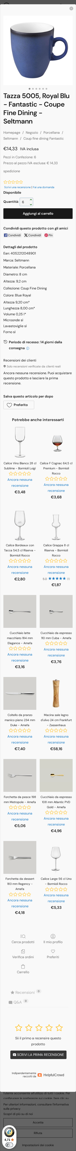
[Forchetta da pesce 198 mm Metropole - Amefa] (19, 775)
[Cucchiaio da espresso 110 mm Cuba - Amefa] (56, 611)
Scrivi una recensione (17, 187)
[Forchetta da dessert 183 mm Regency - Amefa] (19, 857)
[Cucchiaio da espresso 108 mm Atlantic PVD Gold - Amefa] (56, 775)
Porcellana (51, 132)
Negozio (32, 132)
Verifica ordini (23, 957)
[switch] (9, 1145)
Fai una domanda (43, 187)
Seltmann (10, 138)
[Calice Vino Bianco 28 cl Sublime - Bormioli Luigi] (19, 441)
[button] (18, 405)
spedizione (11, 171)
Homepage (11, 132)
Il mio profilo (52, 942)
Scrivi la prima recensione (40, 1054)
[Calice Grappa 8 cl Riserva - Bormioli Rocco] (56, 523)
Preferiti (53, 957)
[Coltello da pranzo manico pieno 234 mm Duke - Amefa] (19, 693)
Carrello (23, 972)
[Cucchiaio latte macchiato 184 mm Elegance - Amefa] (19, 611)
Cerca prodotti (23, 942)
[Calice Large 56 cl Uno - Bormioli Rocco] (56, 857)
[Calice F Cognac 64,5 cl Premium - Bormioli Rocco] (56, 441)
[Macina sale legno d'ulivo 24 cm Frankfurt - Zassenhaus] (56, 693)
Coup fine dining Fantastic (43, 138)
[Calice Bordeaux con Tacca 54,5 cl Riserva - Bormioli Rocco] (19, 523)
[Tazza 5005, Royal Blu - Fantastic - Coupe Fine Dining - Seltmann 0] (38, 50)
